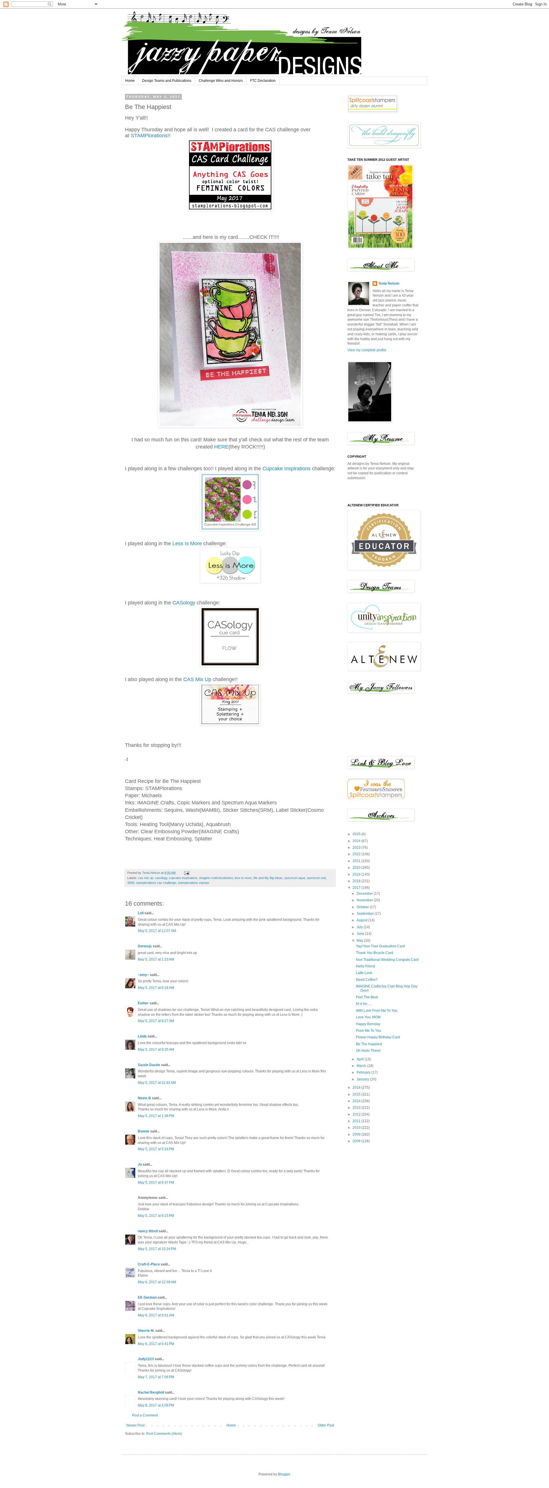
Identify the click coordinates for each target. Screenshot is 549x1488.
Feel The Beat (367, 997)
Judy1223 (146, 1359)
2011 (357, 1121)
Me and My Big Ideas (268, 878)
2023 (357, 848)
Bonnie (143, 1131)
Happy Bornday (368, 1024)
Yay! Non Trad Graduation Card (380, 946)
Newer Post (135, 1425)
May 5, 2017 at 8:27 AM (156, 1021)
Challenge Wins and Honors (221, 81)
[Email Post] (186, 872)
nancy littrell (148, 1231)
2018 (357, 881)
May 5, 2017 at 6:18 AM (156, 988)
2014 (357, 1101)
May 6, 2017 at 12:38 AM (157, 1282)
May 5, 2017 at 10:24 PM (157, 1249)
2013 (357, 1108)
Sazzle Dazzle (149, 1065)
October (363, 907)
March (362, 1066)
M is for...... (364, 1004)
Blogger (284, 1474)
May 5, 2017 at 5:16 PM (156, 1149)
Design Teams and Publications (166, 81)
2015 (357, 1094)
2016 (357, 1088)
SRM (130, 882)
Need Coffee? (367, 980)
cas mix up (145, 878)
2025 (357, 834)
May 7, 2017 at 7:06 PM (156, 1377)
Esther (143, 1003)
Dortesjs (145, 946)
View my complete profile (366, 350)
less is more (243, 878)
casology (161, 878)
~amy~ (143, 975)
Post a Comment (145, 1415)
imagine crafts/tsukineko (216, 878)
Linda (142, 1036)
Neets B (144, 1098)
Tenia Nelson (388, 283)
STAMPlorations (149, 135)
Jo (140, 1164)
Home (130, 81)
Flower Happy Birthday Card (378, 1037)
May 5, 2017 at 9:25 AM (156, 1049)
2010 (357, 1128)
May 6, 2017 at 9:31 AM (156, 1315)
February (364, 1072)
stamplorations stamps (193, 882)
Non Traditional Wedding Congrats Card (387, 960)
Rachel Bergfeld (151, 1392)
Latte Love (364, 973)
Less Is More (187, 543)
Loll (141, 913)
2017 (357, 888)
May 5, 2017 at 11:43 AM (157, 1083)
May (360, 941)
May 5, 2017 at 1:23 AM (156, 959)
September (366, 914)
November (365, 900)
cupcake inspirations (183, 878)
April (361, 1059)
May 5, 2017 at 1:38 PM (156, 1116)
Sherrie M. (146, 1331)
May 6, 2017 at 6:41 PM (156, 1344)
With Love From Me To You (376, 1011)
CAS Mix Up (198, 679)
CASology (183, 603)
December (365, 894)
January (363, 1079)
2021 (357, 861)
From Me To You (368, 1031)
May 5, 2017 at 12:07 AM (157, 931)
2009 (357, 1134)
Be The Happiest (369, 1044)
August (362, 920)
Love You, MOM (368, 1017)
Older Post (326, 1425)
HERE (221, 447)
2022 (357, 854)
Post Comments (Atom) (164, 1434)
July (360, 927)
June (361, 934)
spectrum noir (316, 878)
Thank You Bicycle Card (374, 953)
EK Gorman (147, 1297)
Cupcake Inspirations (286, 468)
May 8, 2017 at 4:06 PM (156, 1405)
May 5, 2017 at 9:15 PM (156, 1216)
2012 (357, 1114)
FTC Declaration (263, 81)
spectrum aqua (294, 878)
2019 (357, 874)
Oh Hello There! (368, 1051)
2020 (357, 868)
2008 (357, 1141)
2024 (357, 841)
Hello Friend (365, 966)
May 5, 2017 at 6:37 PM (156, 1183)
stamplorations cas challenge (156, 882)
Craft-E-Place (149, 1264)
